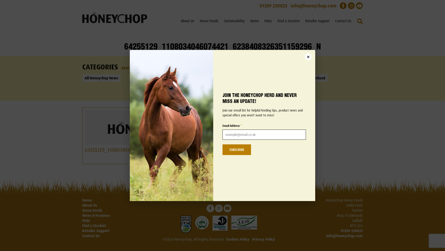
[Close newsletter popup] (308, 56)
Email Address (232, 126)
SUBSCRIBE (236, 150)
